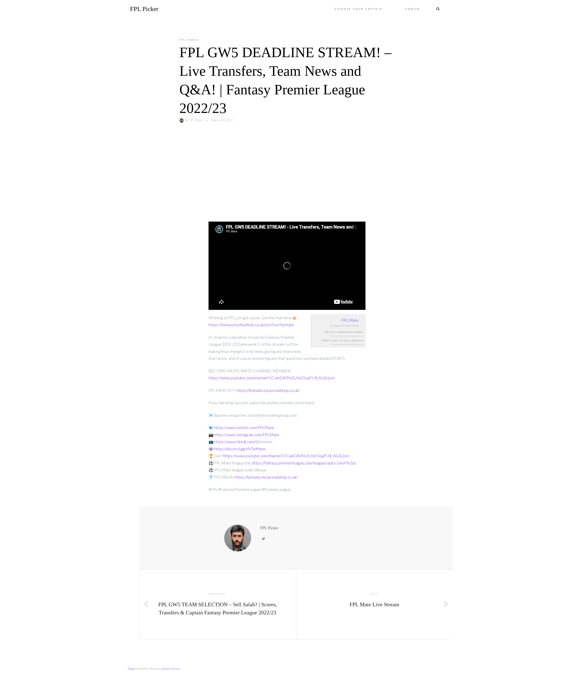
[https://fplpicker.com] (263, 539)
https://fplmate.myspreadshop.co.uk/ (268, 390)
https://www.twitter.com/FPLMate (244, 427)
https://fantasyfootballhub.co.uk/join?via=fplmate (251, 324)
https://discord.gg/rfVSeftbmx (240, 448)
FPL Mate (350, 320)
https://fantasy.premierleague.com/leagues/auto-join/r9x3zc (304, 462)
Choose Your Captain (359, 9)
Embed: (326, 340)
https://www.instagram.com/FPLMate (246, 434)
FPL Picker (144, 8)
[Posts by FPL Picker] (182, 120)
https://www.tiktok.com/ (235, 441)
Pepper (132, 668)
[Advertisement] (287, 172)
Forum (413, 9)
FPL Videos (189, 39)
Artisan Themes (170, 668)
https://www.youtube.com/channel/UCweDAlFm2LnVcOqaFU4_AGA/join (272, 377)
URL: (327, 331)
